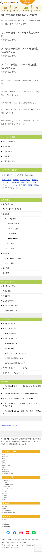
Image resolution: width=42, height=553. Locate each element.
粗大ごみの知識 (10, 333)
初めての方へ (5, 456)
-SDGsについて (6, 522)
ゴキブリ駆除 (9, 243)
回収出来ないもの (11, 311)
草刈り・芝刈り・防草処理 (12, 209)
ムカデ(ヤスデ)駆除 (11, 238)
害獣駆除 (6, 253)
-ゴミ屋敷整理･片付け (7, 484)
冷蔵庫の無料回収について (14, 358)
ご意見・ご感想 (6, 465)
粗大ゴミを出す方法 (10, 328)
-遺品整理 (4, 482)
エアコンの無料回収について (15, 363)
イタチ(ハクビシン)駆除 (13, 258)
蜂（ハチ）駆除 (10, 219)
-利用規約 (4, 508)
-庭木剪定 (4, 497)
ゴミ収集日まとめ (9, 324)
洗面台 (23, 182)
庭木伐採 (6, 268)
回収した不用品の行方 (10, 306)
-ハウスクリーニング (7, 488)
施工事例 (4, 463)
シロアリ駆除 (9, 248)
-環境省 (4, 519)
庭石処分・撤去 (8, 204)
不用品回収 (7, 146)
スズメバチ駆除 (12, 229)
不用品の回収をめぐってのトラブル (15, 368)
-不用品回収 (5, 480)
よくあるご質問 (8, 301)
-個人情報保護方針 (6, 510)
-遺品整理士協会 (6, 526)
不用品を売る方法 (11, 343)
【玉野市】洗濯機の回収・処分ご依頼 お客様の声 (20, 393)
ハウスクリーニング (12, 175)
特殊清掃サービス (9, 161)
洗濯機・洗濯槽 (33, 185)
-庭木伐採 (4, 495)
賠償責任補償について (7, 471)
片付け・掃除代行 (9, 141)
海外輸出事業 (9, 348)
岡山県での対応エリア (10, 286)
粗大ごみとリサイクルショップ (15, 353)
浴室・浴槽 (15, 182)
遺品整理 (6, 156)
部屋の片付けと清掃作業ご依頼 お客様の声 (18, 398)
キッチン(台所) (25, 180)
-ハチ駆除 (4, 493)
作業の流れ (7, 291)
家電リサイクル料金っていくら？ (14, 373)
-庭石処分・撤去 (6, 486)
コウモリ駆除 (9, 263)
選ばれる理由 (26, 10)
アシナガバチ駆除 (13, 224)
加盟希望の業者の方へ (9, 425)
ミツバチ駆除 (11, 234)
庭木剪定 (6, 273)
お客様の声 (5, 461)
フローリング (6, 180)
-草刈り (4, 499)
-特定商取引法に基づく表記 (8, 512)
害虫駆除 (6, 214)
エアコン (16, 180)
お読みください (5, 10)
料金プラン (7, 296)
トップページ (5, 454)
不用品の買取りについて (11, 338)
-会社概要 (4, 506)
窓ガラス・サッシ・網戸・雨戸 (15, 185)
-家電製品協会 (5, 524)
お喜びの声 (15, 10)
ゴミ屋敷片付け (8, 151)
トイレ (29, 182)
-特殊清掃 (4, 491)
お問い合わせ (5, 469)
